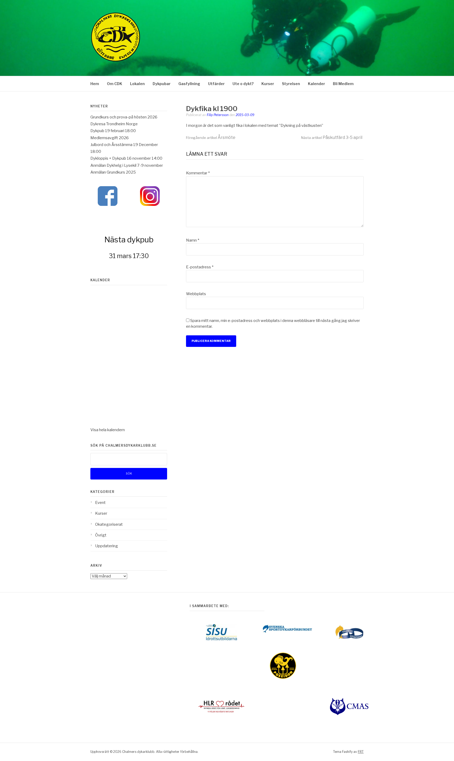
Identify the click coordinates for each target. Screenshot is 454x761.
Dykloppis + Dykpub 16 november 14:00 (126, 158)
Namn (192, 240)
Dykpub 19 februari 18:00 (113, 130)
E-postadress (199, 267)
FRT (361, 752)
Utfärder (216, 83)
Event (100, 502)
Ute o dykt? (243, 83)
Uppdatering (106, 546)
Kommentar (198, 173)
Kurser (267, 83)
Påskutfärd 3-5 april (331, 137)
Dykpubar (162, 83)
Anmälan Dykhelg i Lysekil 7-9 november (126, 165)
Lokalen (137, 83)
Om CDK (114, 83)
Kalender (316, 83)
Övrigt (100, 535)
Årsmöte (210, 137)
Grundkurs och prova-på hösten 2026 (123, 117)
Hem (94, 83)
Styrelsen (291, 83)
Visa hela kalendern (107, 430)
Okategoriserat (109, 524)
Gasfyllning (189, 83)
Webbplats (196, 293)
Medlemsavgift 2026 (109, 137)
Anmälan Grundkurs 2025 (113, 172)
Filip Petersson (218, 115)
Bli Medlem (343, 83)
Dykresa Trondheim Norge (114, 124)
